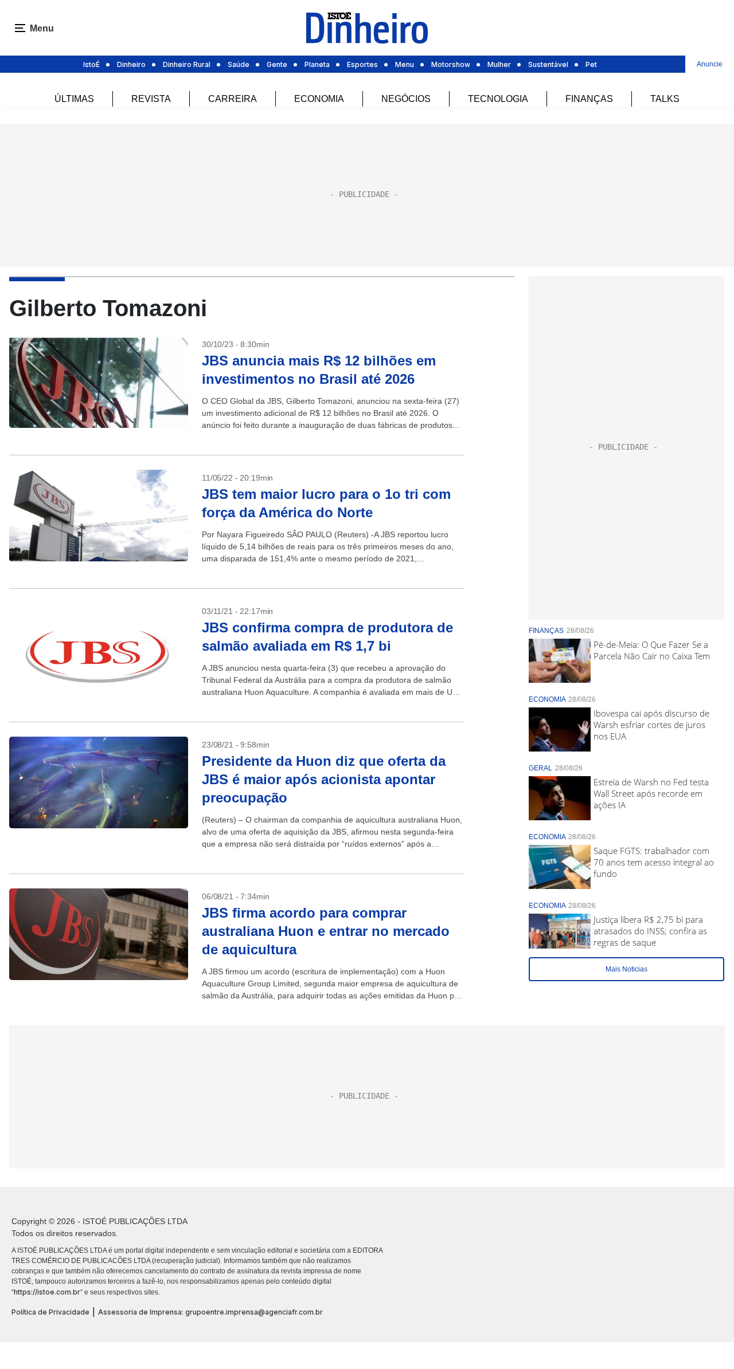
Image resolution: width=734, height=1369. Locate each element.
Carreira (232, 99)
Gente (277, 64)
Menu (404, 64)
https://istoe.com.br (47, 1292)
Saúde (238, 64)
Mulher (499, 64)
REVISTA (151, 99)
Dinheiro (131, 64)
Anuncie (710, 64)
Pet (591, 64)
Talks (665, 99)
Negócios (406, 99)
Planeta (317, 64)
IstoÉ (91, 64)
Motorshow (450, 64)
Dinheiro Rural (186, 64)
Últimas (74, 99)
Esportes (362, 64)
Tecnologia (498, 99)
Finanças (589, 99)
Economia (319, 99)
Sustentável (548, 64)
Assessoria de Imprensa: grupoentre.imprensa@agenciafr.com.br (210, 1312)
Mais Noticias (626, 969)
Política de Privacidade (50, 1312)
